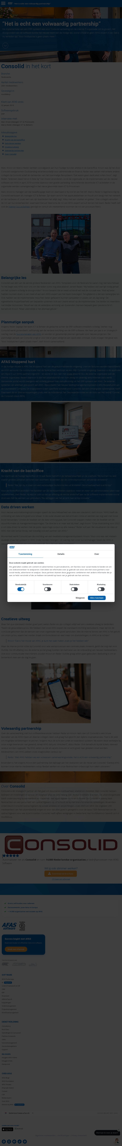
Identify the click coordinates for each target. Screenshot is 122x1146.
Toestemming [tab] (25, 554)
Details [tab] (61, 554)
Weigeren (80, 598)
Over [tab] (96, 554)
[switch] (47, 589)
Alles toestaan (97, 598)
